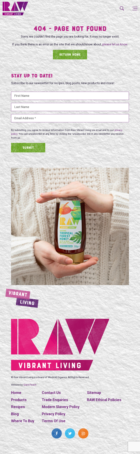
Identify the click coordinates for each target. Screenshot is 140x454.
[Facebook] (57, 433)
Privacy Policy (53, 414)
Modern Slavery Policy (61, 407)
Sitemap (94, 393)
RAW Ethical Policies (104, 400)
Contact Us (51, 393)
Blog (15, 414)
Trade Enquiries (55, 400)
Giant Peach (29, 384)
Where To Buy (22, 421)
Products (19, 400)
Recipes (18, 407)
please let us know (114, 44)
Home (16, 393)
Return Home (70, 54)
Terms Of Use (53, 421)
